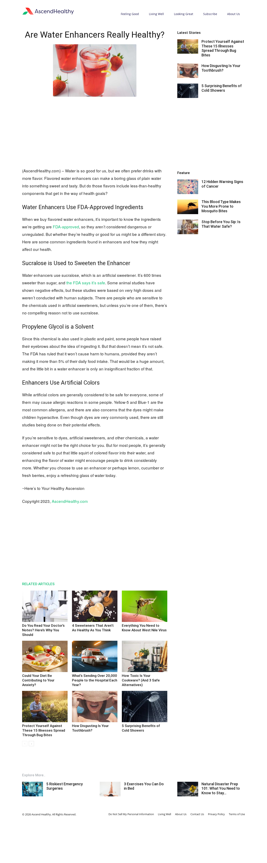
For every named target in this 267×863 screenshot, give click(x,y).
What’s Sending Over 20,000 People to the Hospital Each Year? (94, 680)
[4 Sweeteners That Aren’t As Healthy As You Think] (94, 606)
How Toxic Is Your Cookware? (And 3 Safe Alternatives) (141, 680)
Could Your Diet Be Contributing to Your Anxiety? (38, 680)
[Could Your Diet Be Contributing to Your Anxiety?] (45, 656)
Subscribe (210, 14)
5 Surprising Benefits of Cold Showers (222, 88)
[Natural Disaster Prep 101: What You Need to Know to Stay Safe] (187, 789)
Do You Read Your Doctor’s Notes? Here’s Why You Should (43, 630)
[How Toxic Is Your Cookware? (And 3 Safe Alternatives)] (144, 656)
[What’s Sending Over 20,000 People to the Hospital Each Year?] (94, 656)
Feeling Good (130, 14)
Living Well (156, 14)
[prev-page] (24, 743)
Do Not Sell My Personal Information (131, 814)
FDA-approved (66, 226)
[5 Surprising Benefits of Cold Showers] (144, 706)
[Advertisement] (94, 131)
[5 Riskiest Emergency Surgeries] (32, 789)
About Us (233, 14)
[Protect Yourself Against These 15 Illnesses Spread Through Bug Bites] (45, 706)
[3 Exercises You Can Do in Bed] (110, 789)
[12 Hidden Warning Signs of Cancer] (187, 186)
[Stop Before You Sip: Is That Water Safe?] (187, 227)
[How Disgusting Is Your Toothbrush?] (94, 706)
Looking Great (183, 14)
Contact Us (197, 814)
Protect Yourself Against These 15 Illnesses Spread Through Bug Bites (43, 730)
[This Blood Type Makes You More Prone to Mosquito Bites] (187, 207)
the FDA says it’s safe (85, 282)
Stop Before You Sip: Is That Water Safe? (221, 224)
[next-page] (31, 743)
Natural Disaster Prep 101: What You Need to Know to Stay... (221, 788)
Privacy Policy (216, 814)
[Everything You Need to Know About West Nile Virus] (144, 606)
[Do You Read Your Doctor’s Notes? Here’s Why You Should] (45, 606)
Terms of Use (237, 814)
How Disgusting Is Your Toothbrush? (221, 68)
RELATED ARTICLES (38, 584)
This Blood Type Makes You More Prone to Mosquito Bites (221, 206)
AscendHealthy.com (70, 501)
